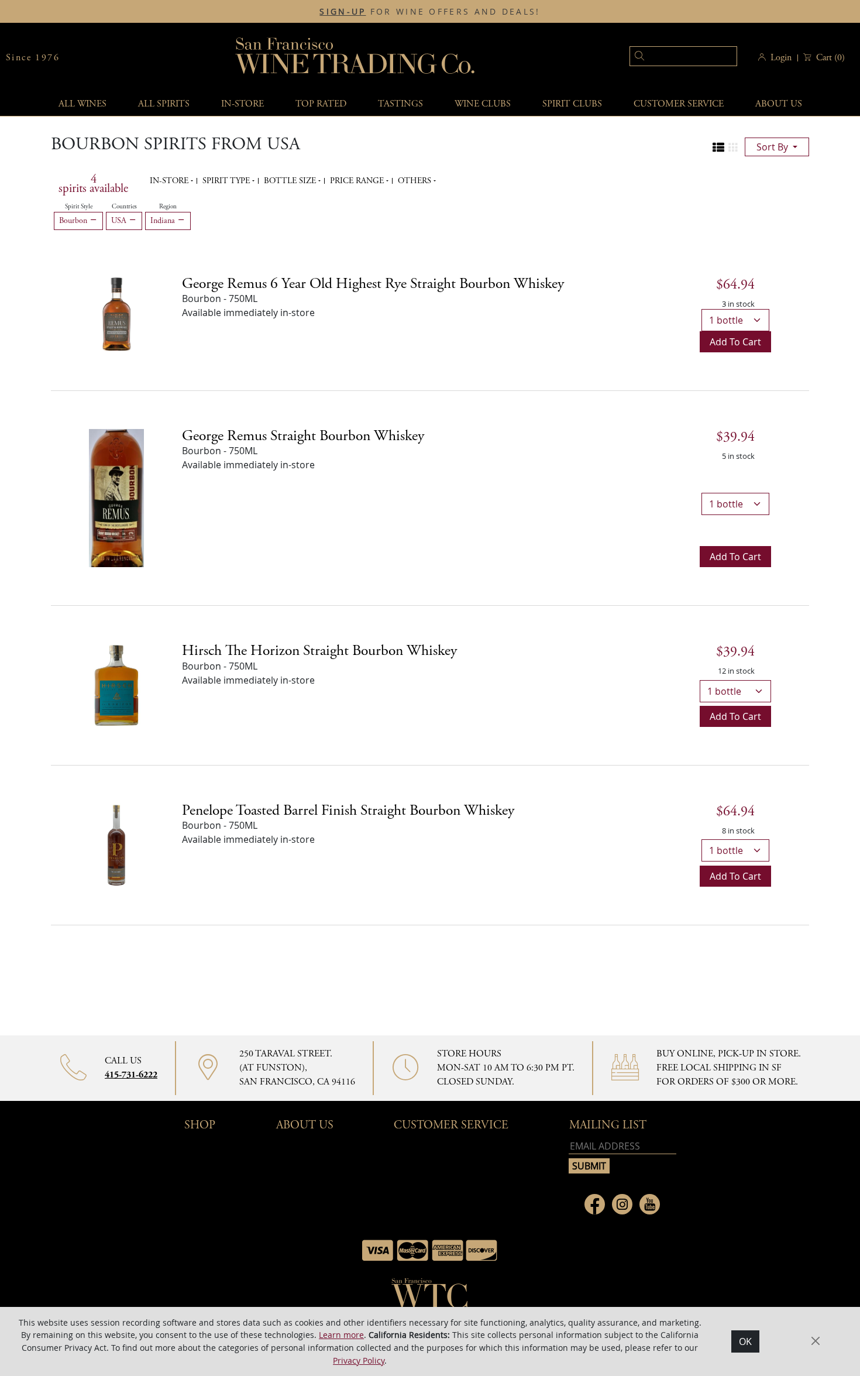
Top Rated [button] (320, 104)
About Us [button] (778, 104)
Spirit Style (78, 207)
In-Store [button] (242, 104)
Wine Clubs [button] (483, 104)
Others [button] (416, 181)
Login (781, 58)
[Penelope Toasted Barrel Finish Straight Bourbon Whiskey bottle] (116, 844)
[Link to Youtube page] (649, 1204)
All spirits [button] (164, 104)
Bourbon (74, 220)
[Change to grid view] (733, 147)
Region (168, 207)
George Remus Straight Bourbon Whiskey (303, 436)
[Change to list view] (718, 147)
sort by (773, 146)
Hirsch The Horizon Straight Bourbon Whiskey (319, 650)
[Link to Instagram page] (622, 1204)
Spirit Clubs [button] (572, 104)
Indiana (163, 220)
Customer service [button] (679, 104)
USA (120, 220)
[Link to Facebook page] (594, 1204)
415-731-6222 (131, 1075)
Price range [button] (358, 181)
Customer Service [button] (451, 1125)
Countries (124, 207)
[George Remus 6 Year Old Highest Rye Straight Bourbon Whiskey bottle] (116, 313)
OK (745, 1341)
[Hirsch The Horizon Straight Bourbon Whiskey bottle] (116, 684)
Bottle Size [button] (291, 181)
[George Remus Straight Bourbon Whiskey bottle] (116, 496)
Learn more (341, 1334)
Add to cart (735, 341)
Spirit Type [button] (227, 181)
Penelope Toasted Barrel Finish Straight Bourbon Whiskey (348, 810)
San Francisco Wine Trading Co (355, 58)
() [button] (830, 58)
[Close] (815, 1340)
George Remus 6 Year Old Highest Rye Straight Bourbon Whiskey (373, 283)
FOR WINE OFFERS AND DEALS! (429, 11)
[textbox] (683, 56)
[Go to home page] (430, 1297)
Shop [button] (199, 1125)
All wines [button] (82, 104)
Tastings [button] (400, 104)
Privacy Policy (358, 1359)
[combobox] (665, 57)
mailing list (607, 1125)
